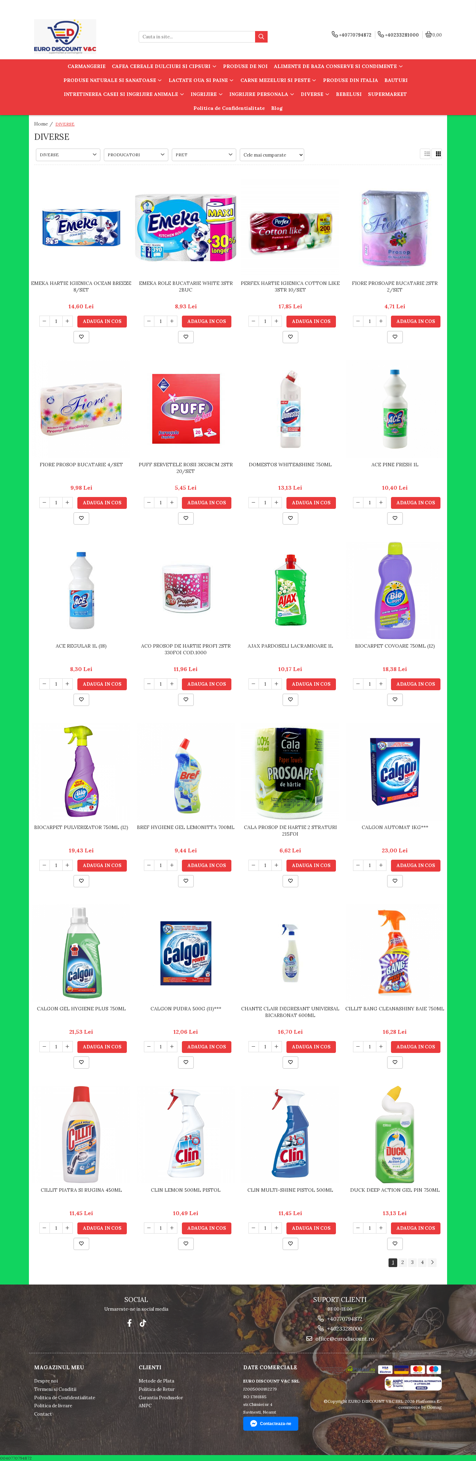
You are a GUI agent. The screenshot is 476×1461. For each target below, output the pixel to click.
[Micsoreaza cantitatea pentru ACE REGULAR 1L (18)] (44, 684)
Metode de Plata (156, 1381)
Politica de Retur (157, 1389)
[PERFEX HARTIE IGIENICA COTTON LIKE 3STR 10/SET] (290, 228)
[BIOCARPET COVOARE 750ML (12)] (395, 590)
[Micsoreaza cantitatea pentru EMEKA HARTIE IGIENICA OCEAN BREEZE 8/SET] (44, 321)
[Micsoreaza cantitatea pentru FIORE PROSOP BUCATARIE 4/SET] (44, 502)
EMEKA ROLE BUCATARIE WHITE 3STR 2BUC (186, 286)
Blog (277, 108)
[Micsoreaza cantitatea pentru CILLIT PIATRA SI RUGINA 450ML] (44, 1228)
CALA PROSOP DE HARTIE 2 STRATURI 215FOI (290, 830)
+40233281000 (343, 1328)
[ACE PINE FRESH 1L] (395, 409)
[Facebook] (129, 1323)
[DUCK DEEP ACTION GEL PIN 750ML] (395, 1134)
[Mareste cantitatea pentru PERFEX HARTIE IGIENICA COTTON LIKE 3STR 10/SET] (276, 321)
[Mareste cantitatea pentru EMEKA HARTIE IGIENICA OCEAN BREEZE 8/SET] (67, 321)
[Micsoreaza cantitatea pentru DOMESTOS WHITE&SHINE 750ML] (253, 502)
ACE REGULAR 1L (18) (81, 646)
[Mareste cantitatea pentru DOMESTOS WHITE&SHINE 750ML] (276, 502)
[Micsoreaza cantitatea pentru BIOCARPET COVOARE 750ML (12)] (358, 684)
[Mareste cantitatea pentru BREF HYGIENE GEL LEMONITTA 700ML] (172, 865)
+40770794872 (343, 1319)
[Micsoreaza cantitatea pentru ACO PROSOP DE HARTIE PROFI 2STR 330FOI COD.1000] (149, 684)
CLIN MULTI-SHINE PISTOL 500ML (290, 1190)
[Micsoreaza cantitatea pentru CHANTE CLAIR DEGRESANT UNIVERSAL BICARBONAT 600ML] (253, 1046)
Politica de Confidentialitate (229, 108)
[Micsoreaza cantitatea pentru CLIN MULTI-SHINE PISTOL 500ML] (253, 1228)
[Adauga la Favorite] (81, 337)
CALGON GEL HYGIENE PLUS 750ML (81, 1009)
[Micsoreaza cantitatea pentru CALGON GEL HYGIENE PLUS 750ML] (44, 1046)
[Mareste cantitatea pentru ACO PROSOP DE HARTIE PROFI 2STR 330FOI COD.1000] (172, 684)
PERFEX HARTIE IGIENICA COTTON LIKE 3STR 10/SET (290, 286)
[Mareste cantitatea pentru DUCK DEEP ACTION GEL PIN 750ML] (381, 1228)
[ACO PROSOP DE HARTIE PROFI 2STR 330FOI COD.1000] (186, 590)
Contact (43, 1414)
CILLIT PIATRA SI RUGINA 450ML (81, 1190)
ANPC (145, 1406)
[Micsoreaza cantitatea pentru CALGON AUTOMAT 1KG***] (358, 865)
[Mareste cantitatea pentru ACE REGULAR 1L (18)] (67, 684)
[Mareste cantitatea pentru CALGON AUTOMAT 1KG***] (381, 865)
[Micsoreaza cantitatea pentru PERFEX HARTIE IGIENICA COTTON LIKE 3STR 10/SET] (253, 321)
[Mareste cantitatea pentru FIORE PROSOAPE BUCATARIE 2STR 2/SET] (381, 321)
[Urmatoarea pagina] (432, 1262)
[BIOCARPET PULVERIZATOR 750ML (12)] (81, 772)
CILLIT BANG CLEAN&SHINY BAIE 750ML (394, 1009)
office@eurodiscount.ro (344, 1338)
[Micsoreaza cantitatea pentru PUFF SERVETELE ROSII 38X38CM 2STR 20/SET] (149, 502)
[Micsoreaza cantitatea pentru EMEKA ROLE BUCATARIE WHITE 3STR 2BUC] (149, 321)
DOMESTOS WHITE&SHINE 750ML (290, 464)
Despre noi (46, 1381)
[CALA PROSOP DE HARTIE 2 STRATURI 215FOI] (290, 772)
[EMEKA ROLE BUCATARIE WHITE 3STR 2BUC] (186, 228)
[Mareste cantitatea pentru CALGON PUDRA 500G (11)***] (172, 1046)
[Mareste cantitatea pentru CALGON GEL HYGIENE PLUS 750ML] (67, 1046)
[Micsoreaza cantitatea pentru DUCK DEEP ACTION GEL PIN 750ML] (358, 1228)
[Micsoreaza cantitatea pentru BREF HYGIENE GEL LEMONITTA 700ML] (149, 865)
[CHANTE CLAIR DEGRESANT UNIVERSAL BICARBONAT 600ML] (290, 953)
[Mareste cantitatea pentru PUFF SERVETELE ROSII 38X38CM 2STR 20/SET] (172, 502)
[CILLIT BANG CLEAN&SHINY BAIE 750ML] (395, 953)
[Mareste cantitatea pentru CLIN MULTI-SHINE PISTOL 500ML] (276, 1228)
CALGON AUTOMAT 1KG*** (395, 827)
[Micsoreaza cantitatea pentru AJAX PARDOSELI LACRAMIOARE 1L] (253, 684)
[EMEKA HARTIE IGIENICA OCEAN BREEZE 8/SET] (81, 228)
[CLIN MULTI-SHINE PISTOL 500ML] (290, 1134)
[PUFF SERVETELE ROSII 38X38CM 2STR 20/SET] (186, 409)
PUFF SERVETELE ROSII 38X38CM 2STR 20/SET (186, 467)
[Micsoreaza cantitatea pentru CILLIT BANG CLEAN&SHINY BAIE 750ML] (358, 1046)
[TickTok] (143, 1323)
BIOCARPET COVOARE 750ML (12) (395, 646)
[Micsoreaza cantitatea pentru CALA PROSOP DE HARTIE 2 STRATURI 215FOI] (253, 865)
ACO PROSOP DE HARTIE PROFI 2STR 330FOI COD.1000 (186, 649)
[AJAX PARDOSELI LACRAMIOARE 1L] (290, 590)
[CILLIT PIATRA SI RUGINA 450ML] (81, 1134)
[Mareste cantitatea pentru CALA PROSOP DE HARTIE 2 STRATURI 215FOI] (276, 865)
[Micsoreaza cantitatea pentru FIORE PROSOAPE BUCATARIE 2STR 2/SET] (358, 321)
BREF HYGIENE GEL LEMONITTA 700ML (186, 827)
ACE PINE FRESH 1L (395, 464)
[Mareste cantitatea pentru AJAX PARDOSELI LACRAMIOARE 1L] (276, 684)
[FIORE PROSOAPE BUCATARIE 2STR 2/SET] (395, 228)
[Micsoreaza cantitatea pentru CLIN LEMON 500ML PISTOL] (149, 1228)
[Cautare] (261, 37)
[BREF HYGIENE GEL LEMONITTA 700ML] (186, 772)
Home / (44, 124)
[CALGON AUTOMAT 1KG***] (395, 772)
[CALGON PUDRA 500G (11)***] (186, 953)
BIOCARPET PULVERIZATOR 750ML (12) (81, 827)
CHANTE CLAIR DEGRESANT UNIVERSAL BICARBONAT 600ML (290, 1012)
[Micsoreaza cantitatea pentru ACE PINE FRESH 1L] (358, 502)
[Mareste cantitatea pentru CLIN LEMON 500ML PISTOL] (172, 1228)
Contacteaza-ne (275, 1423)
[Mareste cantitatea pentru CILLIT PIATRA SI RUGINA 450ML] (67, 1228)
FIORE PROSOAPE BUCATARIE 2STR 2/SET (395, 286)
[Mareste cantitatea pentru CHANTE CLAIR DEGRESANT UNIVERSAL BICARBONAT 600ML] (276, 1046)
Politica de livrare (53, 1406)
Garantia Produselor (161, 1398)
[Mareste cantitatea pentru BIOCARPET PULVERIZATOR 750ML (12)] (67, 865)
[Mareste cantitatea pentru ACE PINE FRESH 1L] (381, 502)
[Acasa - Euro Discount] (77, 36)
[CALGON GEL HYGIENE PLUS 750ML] (81, 953)
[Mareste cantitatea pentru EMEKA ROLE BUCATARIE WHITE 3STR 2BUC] (172, 321)
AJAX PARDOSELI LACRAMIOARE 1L (290, 646)
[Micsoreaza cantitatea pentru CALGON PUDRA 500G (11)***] (149, 1046)
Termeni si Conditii (55, 1389)
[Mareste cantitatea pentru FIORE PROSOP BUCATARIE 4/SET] (67, 502)
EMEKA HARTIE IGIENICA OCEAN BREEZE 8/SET (81, 286)
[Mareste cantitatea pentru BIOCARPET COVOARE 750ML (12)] (381, 684)
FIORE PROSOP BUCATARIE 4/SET (81, 464)
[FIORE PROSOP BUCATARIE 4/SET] (81, 409)
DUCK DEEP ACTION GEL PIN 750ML (395, 1190)
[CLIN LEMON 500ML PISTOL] (186, 1134)
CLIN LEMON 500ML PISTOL (186, 1190)
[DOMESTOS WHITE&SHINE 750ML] (290, 409)
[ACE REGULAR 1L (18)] (81, 590)
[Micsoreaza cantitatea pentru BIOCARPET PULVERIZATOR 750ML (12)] (44, 865)
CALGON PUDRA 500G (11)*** (186, 1009)
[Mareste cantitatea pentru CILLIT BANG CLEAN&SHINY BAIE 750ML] (381, 1046)
